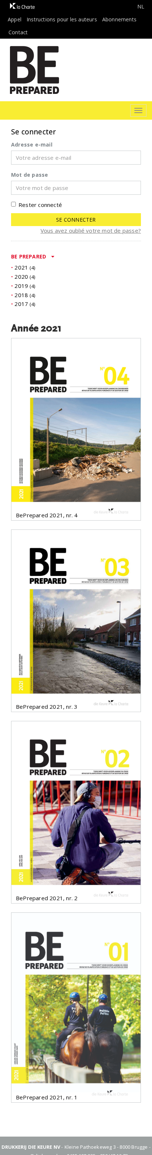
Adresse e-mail (31, 144)
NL (140, 6)
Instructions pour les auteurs (62, 19)
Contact (18, 32)
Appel (14, 19)
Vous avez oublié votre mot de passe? (91, 230)
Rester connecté (40, 204)
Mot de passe (29, 174)
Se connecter (76, 219)
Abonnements (119, 19)
